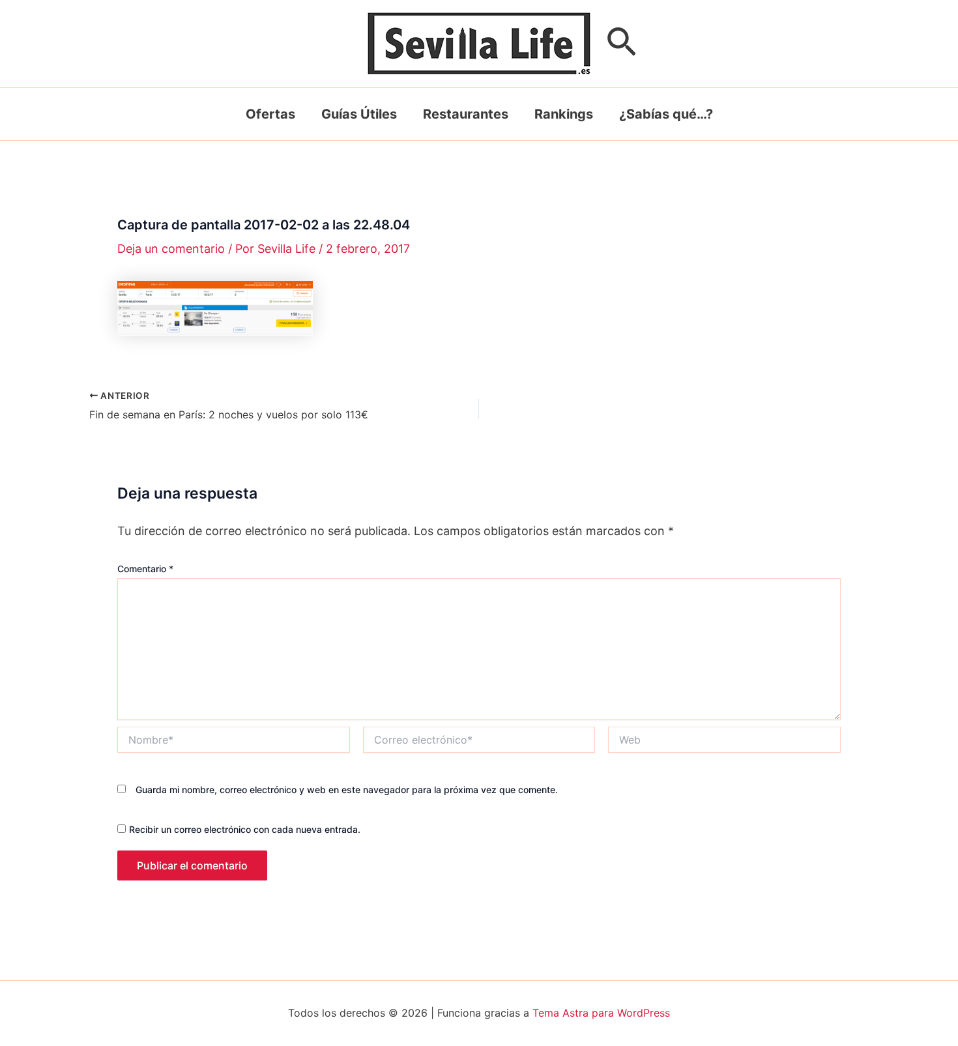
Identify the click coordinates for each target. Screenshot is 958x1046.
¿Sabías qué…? (666, 114)
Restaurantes (465, 114)
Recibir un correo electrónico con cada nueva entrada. (244, 829)
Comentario (145, 568)
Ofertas (270, 114)
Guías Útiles (359, 114)
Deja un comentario (171, 248)
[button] (621, 44)
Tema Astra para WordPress (601, 1012)
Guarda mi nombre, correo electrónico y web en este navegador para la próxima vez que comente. (347, 789)
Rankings (563, 114)
